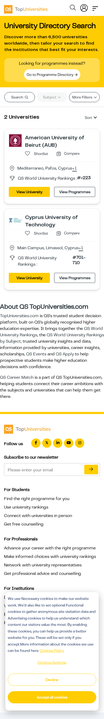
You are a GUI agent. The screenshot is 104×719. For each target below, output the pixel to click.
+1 (74, 168)
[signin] (84, 7)
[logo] (26, 7)
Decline (52, 679)
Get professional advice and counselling (42, 573)
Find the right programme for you (36, 498)
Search (17, 97)
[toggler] (95, 7)
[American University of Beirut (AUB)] (15, 140)
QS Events (36, 354)
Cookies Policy (51, 650)
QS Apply (65, 354)
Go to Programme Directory (50, 74)
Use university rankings (26, 507)
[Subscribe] (91, 469)
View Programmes (74, 192)
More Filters (82, 97)
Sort (88, 117)
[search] (73, 8)
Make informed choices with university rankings (50, 556)
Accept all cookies (52, 697)
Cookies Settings (52, 662)
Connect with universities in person (38, 515)
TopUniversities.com (19, 315)
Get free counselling (23, 524)
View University (29, 192)
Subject (50, 97)
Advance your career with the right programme (50, 548)
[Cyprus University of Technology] (15, 220)
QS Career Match (17, 377)
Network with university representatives (43, 565)
